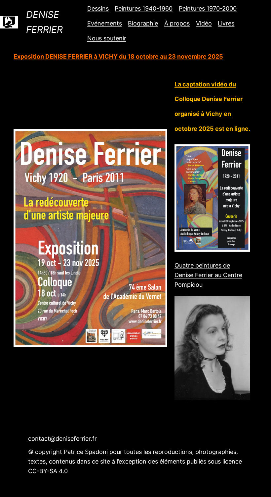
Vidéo (204, 23)
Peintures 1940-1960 (144, 8)
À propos (177, 23)
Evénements (104, 23)
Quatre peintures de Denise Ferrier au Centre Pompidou (208, 275)
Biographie (143, 23)
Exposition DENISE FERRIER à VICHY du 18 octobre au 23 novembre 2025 (118, 56)
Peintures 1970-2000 (208, 8)
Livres (226, 23)
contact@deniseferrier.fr (62, 438)
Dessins (98, 8)
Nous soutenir (106, 38)
